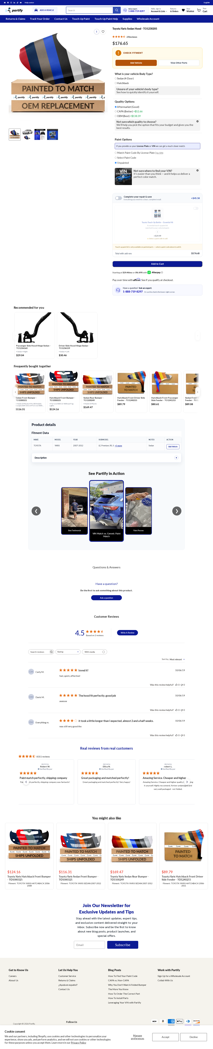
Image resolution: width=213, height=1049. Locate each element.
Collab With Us (165, 980)
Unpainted (123, 162)
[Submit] (116, 10)
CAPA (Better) (130, 111)
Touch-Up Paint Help (106, 18)
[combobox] (68, 651)
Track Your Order (40, 18)
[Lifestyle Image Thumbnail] (27, 134)
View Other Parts (179, 63)
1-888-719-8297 (136, 11)
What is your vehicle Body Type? (134, 73)
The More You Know (118, 989)
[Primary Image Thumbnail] (14, 134)
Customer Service (67, 976)
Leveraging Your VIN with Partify (124, 1002)
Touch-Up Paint (81, 18)
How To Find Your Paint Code (122, 976)
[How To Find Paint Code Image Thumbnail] (52, 134)
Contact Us (60, 18)
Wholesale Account (148, 18)
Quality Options (124, 101)
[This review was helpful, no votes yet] (176, 684)
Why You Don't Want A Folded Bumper (127, 984)
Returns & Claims (15, 18)
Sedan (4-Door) (125, 78)
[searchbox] (38, 651)
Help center (29, 2)
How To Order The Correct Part (124, 993)
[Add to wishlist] (103, 31)
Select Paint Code (126, 157)
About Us (13, 980)
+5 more (118, 446)
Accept (165, 1037)
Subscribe (122, 945)
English (207, 2)
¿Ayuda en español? (68, 984)
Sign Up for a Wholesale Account (174, 976)
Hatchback (123, 83)
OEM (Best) (129, 116)
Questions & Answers (106, 567)
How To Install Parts (118, 998)
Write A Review (127, 632)
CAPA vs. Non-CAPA (118, 980)
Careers (13, 976)
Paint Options (123, 139)
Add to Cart (157, 264)
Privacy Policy (78, 1042)
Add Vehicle (136, 63)
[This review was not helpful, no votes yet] (182, 684)
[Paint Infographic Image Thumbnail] (40, 134)
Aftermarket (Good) (128, 107)
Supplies (127, 18)
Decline (194, 1037)
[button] (26, 782)
